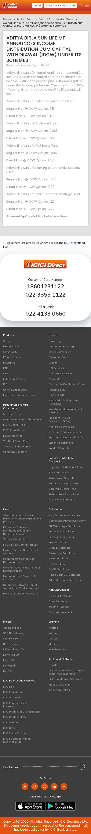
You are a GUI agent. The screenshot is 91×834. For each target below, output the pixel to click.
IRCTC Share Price (14, 424)
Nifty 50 (7, 671)
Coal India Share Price (62, 488)
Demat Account (58, 601)
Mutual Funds (11, 346)
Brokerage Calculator (62, 553)
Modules (54, 644)
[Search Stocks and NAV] (81, 5)
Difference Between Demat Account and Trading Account (21, 586)
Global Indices (12, 627)
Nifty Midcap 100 (13, 649)
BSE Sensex (10, 644)
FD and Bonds (12, 357)
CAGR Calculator (59, 569)
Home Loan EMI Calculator (65, 574)
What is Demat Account (17, 539)
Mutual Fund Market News (56, 19)
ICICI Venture (11, 722)
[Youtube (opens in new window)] (64, 786)
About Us (54, 378)
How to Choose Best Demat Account (20, 551)
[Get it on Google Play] (61, 806)
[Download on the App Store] (30, 806)
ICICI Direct (9, 727)
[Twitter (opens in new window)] (44, 786)
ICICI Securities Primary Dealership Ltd (17, 740)
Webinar (54, 633)
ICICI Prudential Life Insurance (21, 711)
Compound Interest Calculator (67, 520)
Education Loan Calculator (65, 580)
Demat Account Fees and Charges (19, 578)
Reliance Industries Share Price (22, 419)
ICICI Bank (9, 686)
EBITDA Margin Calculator (64, 526)
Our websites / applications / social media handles (66, 672)
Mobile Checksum (59, 684)
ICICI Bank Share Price (62, 499)
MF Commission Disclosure (65, 437)
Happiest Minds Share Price (66, 467)
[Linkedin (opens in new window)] (54, 786)
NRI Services (56, 368)
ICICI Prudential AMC (15, 716)
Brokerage (55, 341)
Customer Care (58, 357)
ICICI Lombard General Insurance (17, 704)
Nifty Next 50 (11, 654)
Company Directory (15, 451)
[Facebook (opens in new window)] (25, 786)
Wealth (53, 362)
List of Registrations (61, 442)
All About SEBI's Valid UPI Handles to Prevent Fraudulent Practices (22, 518)
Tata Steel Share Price (17, 446)
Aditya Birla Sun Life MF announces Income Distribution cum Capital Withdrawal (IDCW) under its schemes (43, 24)
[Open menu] (86, 5)
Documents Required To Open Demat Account (22, 569)
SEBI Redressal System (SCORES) (63, 402)
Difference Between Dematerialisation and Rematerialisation (17, 530)
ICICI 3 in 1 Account (60, 595)
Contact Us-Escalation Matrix (66, 384)
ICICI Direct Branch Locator (65, 431)
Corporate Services (61, 373)
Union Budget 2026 (15, 389)
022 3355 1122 (45, 294)
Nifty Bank (9, 665)
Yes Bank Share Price (16, 441)
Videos (53, 638)
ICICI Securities (12, 697)
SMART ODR (56, 395)
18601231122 (45, 286)
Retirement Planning (61, 346)
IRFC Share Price (13, 430)
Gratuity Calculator (60, 547)
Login (37, 5)
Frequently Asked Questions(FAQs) (59, 419)
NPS (5, 373)
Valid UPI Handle (59, 448)
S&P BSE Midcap (13, 633)
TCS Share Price (58, 472)
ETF (5, 368)
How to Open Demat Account (21, 593)
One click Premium (60, 351)
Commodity (10, 351)
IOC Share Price (12, 435)
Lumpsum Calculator (61, 536)
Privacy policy (57, 389)
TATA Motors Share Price (64, 494)
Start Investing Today (60, 5)
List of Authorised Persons (65, 679)
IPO (5, 384)
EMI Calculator (57, 542)
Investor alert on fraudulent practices (65, 410)
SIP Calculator (57, 564)
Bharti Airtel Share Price (63, 483)
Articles (53, 627)
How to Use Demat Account (20, 544)
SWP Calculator (58, 558)
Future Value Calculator (63, 531)
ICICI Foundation (13, 692)
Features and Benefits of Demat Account (18, 560)
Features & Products (61, 426)
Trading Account (59, 606)
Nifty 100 (8, 660)
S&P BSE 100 (11, 638)
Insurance (9, 362)
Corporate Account (60, 612)
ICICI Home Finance (15, 733)
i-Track (53, 664)
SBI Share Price (12, 414)
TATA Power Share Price (63, 478)
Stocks (7, 341)
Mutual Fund (25, 19)
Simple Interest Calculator (65, 515)
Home (7, 19)
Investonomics (58, 649)
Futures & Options (14, 378)
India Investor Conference (19, 395)
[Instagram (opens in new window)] (34, 786)
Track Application (59, 689)
